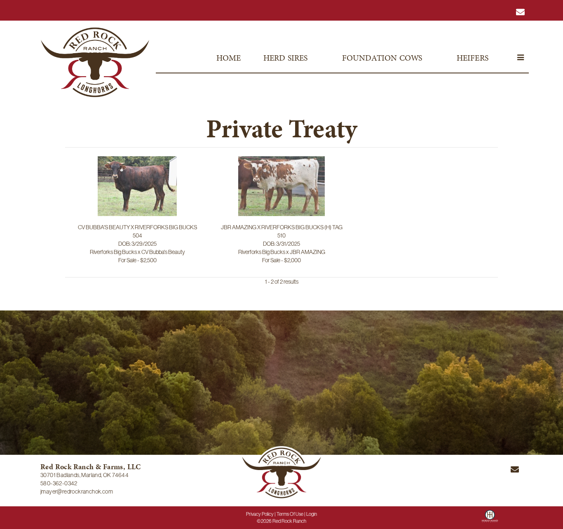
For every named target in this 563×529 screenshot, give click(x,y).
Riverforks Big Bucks (113, 252)
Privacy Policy (260, 514)
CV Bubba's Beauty (163, 252)
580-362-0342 (58, 483)
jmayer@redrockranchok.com (76, 491)
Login (311, 514)
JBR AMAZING (307, 252)
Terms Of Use (290, 514)
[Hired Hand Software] (490, 519)
